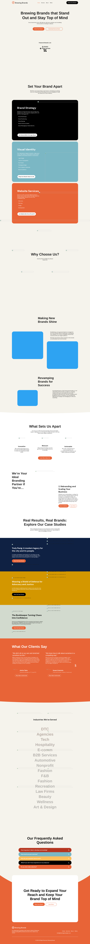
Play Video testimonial (21, 675)
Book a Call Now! (63, 506)
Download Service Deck (54, 29)
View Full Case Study (19, 561)
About (47, 2)
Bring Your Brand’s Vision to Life (26, 176)
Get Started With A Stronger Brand (27, 135)
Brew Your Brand (72, 2)
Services (43, 2)
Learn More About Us (45, 458)
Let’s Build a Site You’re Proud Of (27, 214)
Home (39, 2)
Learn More (73, 506)
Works (51, 2)
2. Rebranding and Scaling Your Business (67, 489)
